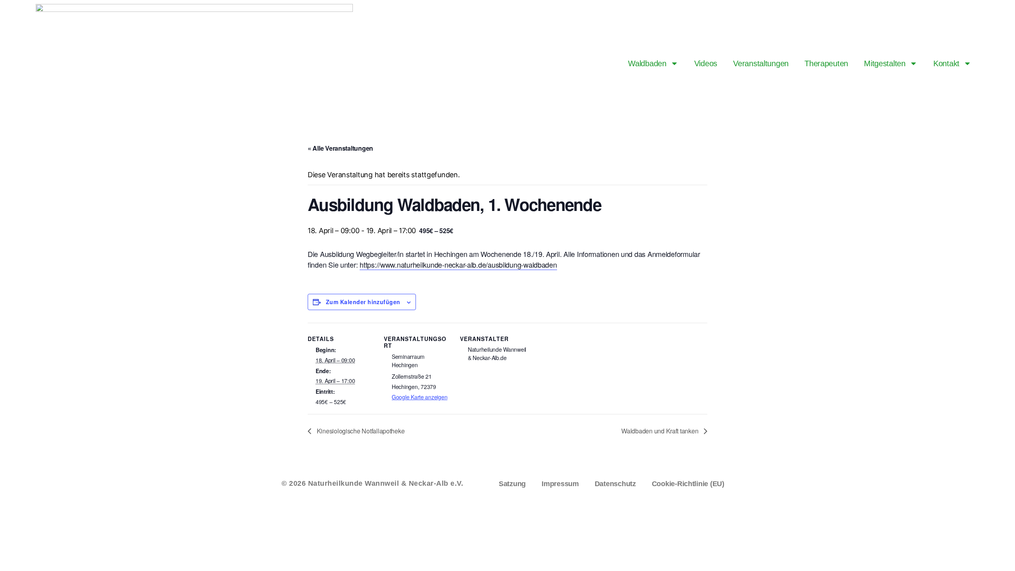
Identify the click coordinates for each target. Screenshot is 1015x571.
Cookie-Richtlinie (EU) (688, 484)
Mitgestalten (885, 63)
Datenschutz (615, 484)
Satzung (512, 484)
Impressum (560, 484)
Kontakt (946, 63)
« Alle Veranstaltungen (340, 148)
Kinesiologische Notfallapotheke (359, 430)
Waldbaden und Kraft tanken (660, 430)
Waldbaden (647, 63)
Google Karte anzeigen (419, 397)
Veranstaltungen (761, 63)
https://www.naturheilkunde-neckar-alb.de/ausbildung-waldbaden (458, 264)
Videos (705, 63)
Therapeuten (826, 63)
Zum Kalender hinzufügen (363, 302)
